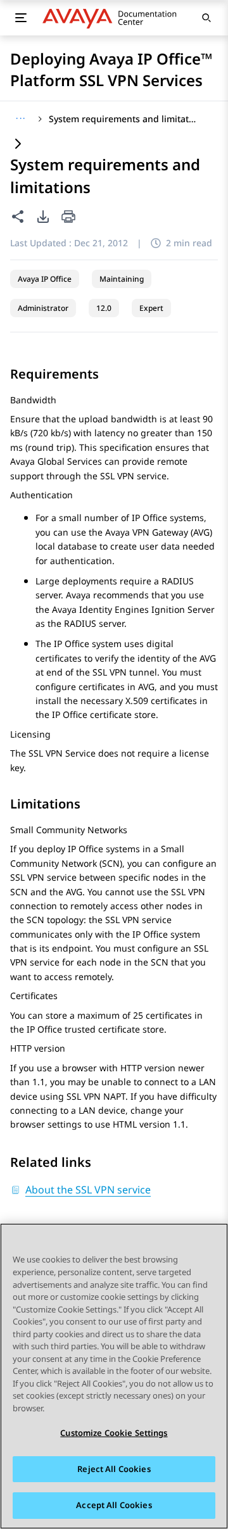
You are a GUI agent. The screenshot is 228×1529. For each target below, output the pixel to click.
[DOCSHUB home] (113, 17)
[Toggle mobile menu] (20, 17)
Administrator (43, 308)
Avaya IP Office (45, 279)
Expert (151, 308)
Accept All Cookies (113, 1505)
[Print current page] (68, 217)
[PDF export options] (43, 216)
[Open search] (206, 17)
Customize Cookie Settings (113, 1432)
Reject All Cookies (113, 1469)
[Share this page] (17, 216)
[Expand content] (17, 144)
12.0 (103, 308)
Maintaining (121, 279)
